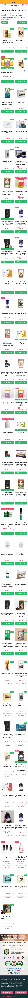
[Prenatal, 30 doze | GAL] (21, 122)
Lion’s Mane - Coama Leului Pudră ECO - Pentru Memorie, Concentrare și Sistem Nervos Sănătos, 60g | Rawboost (21, 646)
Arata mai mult (5, 19)
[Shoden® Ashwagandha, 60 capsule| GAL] (7, 695)
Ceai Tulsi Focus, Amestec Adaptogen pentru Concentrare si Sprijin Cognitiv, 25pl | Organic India (7, 646)
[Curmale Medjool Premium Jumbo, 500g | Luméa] (21, 604)
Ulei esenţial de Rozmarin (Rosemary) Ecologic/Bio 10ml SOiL (7, 374)
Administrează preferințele (8, 996)
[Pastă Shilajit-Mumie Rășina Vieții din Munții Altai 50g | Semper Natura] (21, 152)
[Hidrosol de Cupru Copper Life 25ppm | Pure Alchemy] (7, 817)
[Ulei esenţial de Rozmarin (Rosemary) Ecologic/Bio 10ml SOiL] (7, 363)
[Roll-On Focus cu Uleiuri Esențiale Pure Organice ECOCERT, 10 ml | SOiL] (21, 514)
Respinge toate (21, 992)
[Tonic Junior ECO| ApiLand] (21, 424)
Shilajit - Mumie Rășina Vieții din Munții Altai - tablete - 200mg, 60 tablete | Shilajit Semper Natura (21, 466)
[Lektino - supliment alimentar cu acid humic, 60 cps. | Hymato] (7, 514)
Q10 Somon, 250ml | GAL (7, 673)
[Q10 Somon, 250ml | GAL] (7, 665)
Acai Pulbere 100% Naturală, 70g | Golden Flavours (7, 494)
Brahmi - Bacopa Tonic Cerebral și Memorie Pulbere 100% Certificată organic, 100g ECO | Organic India (21, 496)
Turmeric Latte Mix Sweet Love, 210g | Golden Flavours (21, 193)
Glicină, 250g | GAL (21, 40)
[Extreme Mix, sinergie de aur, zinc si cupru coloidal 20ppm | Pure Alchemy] (21, 817)
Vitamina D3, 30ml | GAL (21, 71)
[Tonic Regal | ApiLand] (7, 786)
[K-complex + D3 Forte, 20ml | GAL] (21, 695)
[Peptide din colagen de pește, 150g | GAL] (7, 756)
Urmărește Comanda (8, 944)
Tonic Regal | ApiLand (7, 795)
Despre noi (4, 942)
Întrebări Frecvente (21, 945)
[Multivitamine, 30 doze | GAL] (21, 725)
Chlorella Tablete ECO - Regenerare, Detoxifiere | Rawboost (21, 313)
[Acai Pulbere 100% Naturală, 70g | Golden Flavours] (7, 484)
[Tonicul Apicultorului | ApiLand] (7, 273)
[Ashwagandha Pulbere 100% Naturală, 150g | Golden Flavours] (7, 213)
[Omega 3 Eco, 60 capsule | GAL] (7, 877)
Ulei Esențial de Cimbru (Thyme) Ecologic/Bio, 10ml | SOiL (7, 464)
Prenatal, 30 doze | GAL (21, 131)
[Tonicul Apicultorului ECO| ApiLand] (21, 333)
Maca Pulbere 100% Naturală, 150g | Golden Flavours (7, 253)
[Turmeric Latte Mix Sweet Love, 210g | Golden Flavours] (21, 183)
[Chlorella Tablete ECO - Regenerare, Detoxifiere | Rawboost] (21, 303)
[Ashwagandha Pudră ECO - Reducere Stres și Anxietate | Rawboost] (7, 333)
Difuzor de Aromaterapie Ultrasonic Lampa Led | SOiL (7, 434)
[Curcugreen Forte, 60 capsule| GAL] (21, 92)
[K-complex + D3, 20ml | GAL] (7, 152)
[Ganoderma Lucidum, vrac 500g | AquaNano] (21, 574)
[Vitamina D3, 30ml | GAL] (21, 62)
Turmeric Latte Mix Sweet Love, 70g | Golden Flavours (21, 404)
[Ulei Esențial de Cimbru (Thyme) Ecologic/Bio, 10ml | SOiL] (7, 454)
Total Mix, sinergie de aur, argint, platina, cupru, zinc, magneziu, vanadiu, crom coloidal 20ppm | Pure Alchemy (21, 225)
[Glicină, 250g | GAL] (21, 32)
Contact (14, 947)
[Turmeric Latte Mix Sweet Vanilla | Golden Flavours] (7, 393)
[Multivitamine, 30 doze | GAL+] (7, 122)
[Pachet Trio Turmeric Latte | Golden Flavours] (7, 62)
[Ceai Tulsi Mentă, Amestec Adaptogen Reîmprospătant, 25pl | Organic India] (7, 92)
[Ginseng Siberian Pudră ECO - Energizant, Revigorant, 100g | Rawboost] (21, 363)
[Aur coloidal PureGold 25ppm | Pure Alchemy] (21, 786)
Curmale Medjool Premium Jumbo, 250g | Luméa (7, 918)
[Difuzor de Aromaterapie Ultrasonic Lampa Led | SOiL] (7, 424)
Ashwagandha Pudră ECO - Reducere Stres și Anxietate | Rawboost (7, 343)
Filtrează (5, 22)
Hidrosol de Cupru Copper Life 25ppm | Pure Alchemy (7, 827)
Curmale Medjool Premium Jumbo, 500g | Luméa (21, 615)
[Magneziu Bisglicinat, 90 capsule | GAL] (21, 877)
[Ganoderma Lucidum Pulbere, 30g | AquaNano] (7, 544)
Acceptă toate (7, 992)
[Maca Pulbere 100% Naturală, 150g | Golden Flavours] (7, 243)
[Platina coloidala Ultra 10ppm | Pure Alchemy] (7, 303)
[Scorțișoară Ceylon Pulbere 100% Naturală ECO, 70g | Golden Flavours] (7, 725)
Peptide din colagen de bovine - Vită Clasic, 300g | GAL (21, 675)
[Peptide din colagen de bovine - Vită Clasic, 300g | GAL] (21, 665)
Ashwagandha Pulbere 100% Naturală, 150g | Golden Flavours (7, 223)
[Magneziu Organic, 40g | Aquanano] (21, 544)
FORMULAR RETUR (11, 942)
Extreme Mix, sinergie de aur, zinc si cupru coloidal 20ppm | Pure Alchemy (21, 827)
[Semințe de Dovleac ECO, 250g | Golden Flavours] (7, 604)
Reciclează (14, 945)
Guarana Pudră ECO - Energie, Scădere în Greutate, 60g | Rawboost (21, 283)
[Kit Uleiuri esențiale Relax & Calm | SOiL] (7, 847)
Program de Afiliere (6, 945)
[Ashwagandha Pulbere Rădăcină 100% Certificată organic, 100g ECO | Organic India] (7, 183)
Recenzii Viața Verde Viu (21, 942)
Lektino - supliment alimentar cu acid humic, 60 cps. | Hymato (7, 524)
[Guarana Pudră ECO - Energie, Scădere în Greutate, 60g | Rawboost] (21, 273)
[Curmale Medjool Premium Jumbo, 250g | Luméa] (7, 908)
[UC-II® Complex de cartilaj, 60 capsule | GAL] (7, 32)
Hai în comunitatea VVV (19, 944)
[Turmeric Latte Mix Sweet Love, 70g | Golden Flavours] (21, 393)
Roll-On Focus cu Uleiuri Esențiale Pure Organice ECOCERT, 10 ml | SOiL (21, 524)
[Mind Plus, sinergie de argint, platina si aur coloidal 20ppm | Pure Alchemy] (21, 243)
